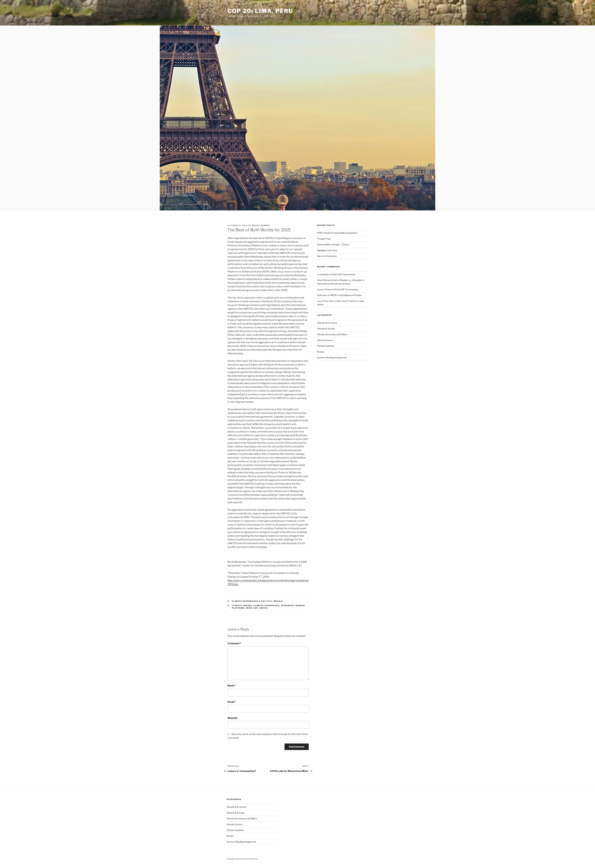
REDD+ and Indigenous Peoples (346, 295)
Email (231, 701)
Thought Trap (324, 238)
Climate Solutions (326, 346)
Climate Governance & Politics (252, 601)
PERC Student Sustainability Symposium (337, 233)
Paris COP (252, 608)
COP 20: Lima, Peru (260, 10)
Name (231, 685)
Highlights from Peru (327, 250)
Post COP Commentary (344, 274)
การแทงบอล (323, 274)
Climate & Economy (327, 322)
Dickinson (287, 605)
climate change (242, 605)
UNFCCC (263, 608)
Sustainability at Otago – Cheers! (333, 244)
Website (232, 718)
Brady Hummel (261, 225)
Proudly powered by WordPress (242, 858)
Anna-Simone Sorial (327, 280)
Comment (234, 643)
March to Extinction (327, 256)
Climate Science (325, 340)
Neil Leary (322, 295)
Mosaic (278, 601)
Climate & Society (326, 328)
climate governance (266, 605)
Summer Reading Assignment (332, 357)
